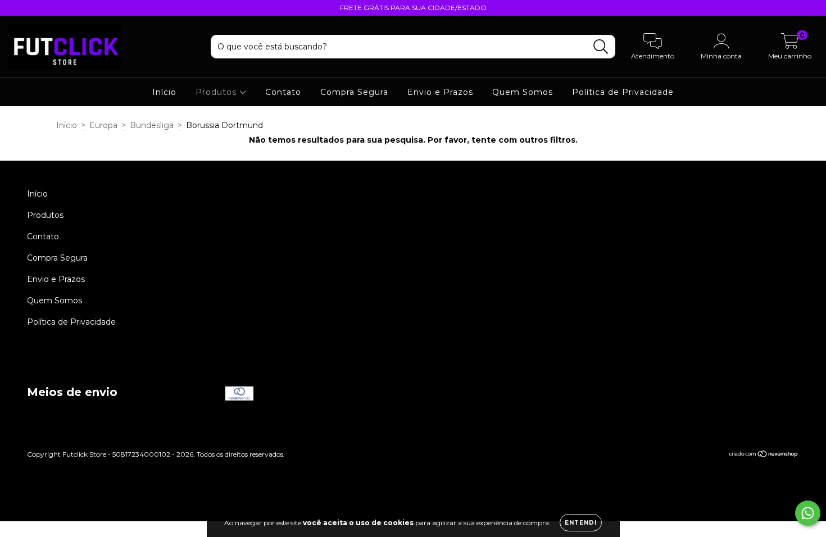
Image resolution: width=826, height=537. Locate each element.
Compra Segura (354, 92)
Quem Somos (522, 92)
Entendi (581, 522)
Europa (103, 125)
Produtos (217, 92)
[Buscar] (601, 47)
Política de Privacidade (623, 92)
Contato (283, 92)
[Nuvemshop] (764, 454)
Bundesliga (152, 125)
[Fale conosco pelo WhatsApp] (807, 513)
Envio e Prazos (440, 92)
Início (164, 92)
